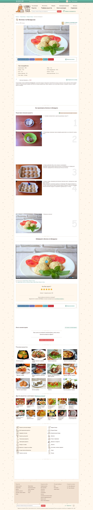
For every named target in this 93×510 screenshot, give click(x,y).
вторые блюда (35, 282)
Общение (53, 5)
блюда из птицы (42, 282)
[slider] (41, 277)
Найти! (59, 11)
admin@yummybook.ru (59, 298)
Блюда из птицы (32, 280)
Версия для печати (70, 59)
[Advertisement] (46, 94)
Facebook (32, 59)
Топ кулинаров (35, 5)
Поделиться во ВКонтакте (23, 59)
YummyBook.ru (23, 8)
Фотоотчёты (44, 5)
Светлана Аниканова (24, 80)
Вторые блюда (25, 280)
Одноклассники (39, 59)
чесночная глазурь (29, 282)
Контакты (75, 5)
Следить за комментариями (71, 327)
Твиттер (46, 59)
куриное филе (20, 282)
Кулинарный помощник (64, 5)
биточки (24, 282)
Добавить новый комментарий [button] (46, 340)
